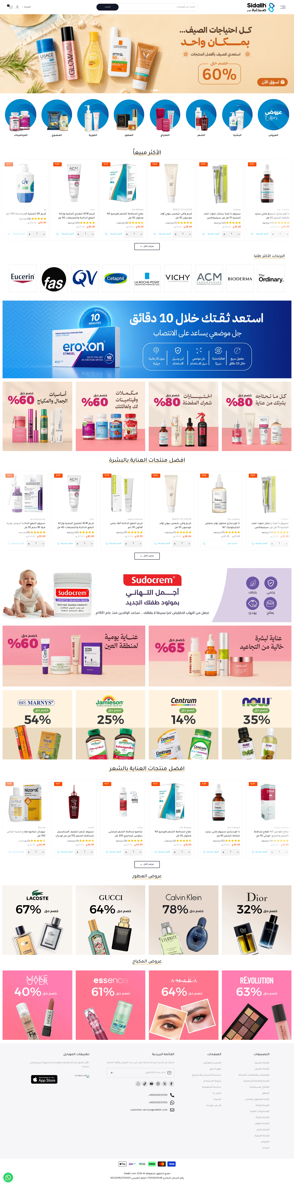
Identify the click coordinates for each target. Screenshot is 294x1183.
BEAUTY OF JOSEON (182, 210)
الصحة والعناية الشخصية (256, 1081)
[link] (147, 53)
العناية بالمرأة (262, 1117)
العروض (265, 1142)
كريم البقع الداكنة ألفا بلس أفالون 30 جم (126, 525)
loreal (91, 828)
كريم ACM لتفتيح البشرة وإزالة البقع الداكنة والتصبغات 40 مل (76, 216)
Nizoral (41, 828)
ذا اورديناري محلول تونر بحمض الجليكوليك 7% (222, 525)
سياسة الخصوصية (211, 1087)
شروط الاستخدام (212, 1081)
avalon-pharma (135, 519)
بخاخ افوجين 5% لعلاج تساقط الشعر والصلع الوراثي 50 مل (271, 834)
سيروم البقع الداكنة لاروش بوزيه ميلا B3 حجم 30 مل (25, 525)
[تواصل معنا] (8, 1177)
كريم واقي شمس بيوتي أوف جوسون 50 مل (176, 216)
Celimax (237, 210)
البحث (107, 7)
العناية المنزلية (262, 1136)
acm (93, 210)
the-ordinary (283, 210)
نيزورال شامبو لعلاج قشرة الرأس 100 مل (26, 834)
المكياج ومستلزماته (259, 1087)
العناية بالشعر (262, 1069)
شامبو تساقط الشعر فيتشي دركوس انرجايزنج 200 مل (126, 834)
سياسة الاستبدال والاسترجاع (206, 1075)
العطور (265, 1093)
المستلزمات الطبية (259, 1111)
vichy (140, 828)
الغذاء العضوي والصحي (257, 1099)
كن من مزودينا (214, 1105)
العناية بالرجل (262, 1130)
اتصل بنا (217, 1093)
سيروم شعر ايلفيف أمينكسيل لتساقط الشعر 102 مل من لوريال (75, 834)
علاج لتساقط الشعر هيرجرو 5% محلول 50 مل (125, 216)
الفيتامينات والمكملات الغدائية (254, 1075)
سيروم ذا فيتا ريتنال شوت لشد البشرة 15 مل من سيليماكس (222, 216)
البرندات (265, 1148)
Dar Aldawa (137, 210)
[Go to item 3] (151, 90)
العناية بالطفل (262, 1123)
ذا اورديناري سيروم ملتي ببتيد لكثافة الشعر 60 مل (272, 216)
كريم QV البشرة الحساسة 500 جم (26, 214)
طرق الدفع (215, 1069)
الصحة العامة (262, 1105)
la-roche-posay (37, 519)
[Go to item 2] (153, 90)
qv (45, 210)
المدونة (217, 1099)
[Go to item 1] (157, 90)
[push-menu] (282, 7)
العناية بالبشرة (262, 1063)
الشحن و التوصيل (212, 1063)
